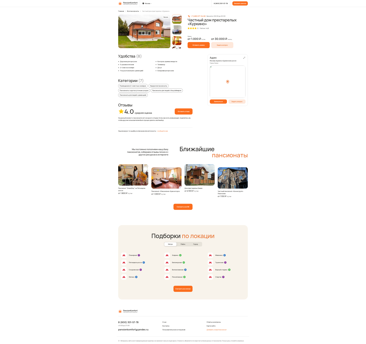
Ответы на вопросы (214, 322)
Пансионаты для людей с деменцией (133, 95)
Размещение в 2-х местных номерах (133, 86)
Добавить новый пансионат (217, 330)
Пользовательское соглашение (173, 330)
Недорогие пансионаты (158, 86)
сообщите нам (162, 131)
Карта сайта (211, 326)
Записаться (218, 101)
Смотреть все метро (183, 289)
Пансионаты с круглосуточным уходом (134, 90)
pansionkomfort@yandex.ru (133, 329)
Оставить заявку (199, 45)
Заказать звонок (240, 3)
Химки (216, 63)
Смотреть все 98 (183, 207)
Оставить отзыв (183, 111)
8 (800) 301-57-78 (221, 3)
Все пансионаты (133, 11)
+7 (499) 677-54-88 (198, 16)
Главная (121, 11)
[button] (177, 48)
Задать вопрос (222, 45)
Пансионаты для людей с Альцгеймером (166, 90)
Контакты (165, 326)
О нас (164, 322)
